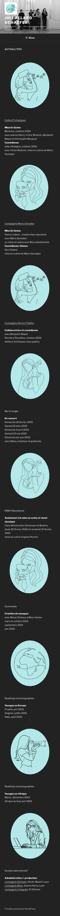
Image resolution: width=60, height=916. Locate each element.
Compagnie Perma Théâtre (19, 323)
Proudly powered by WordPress (20, 908)
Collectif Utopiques (15, 120)
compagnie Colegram (16, 889)
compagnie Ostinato (16, 881)
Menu (32, 37)
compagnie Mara (14, 885)
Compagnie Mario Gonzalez (19, 223)
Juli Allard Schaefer (18, 20)
